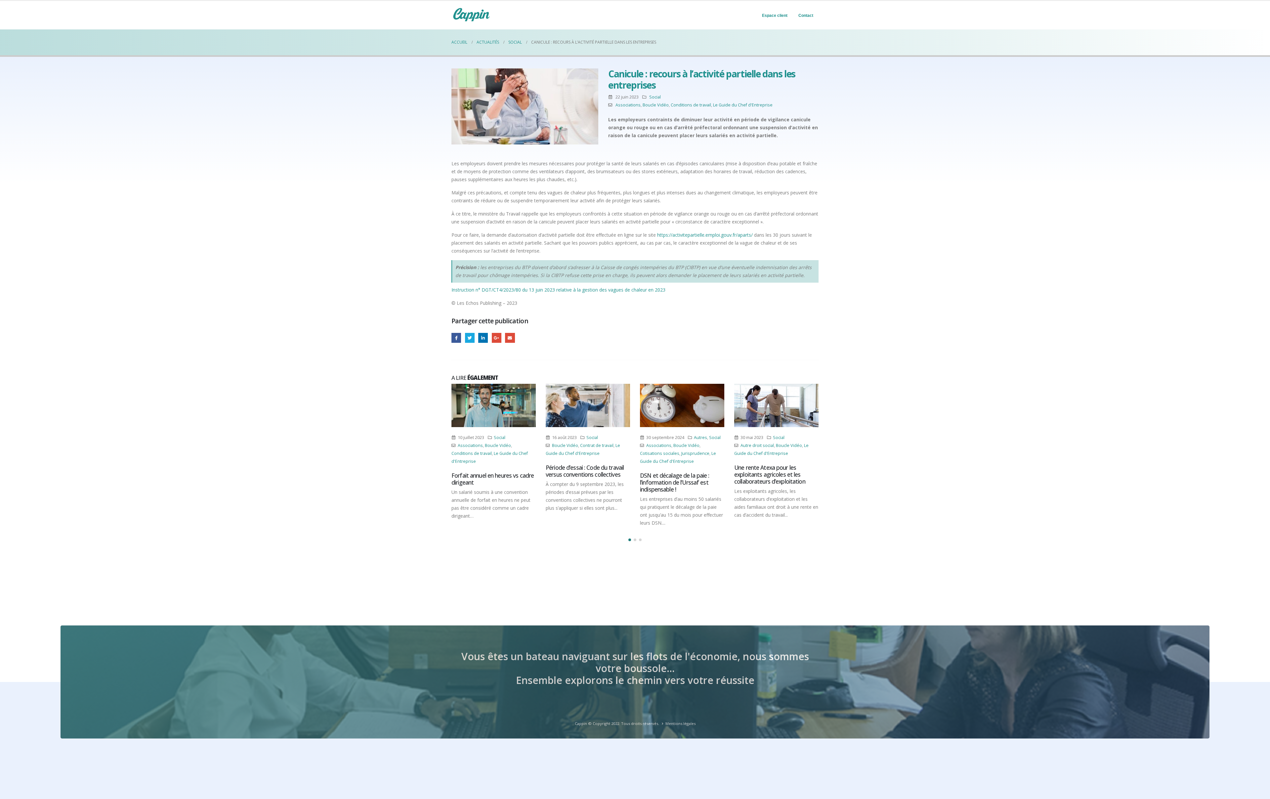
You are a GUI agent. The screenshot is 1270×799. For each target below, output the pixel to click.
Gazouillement (470, 337)
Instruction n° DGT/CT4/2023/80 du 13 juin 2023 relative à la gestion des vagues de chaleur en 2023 (558, 290)
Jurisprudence (601, 453)
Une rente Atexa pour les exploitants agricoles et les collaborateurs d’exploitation (675, 474)
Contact (805, 15)
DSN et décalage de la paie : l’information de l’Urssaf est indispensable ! (580, 482)
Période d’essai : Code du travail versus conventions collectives (490, 470)
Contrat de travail (502, 445)
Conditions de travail (691, 105)
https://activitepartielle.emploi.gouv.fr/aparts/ (705, 235)
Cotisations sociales (565, 453)
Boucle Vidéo (656, 105)
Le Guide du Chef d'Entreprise (743, 105)
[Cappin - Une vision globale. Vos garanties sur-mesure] (471, 14)
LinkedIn (483, 337)
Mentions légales (680, 723)
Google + (496, 337)
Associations (628, 105)
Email (510, 337)
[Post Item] (493, 405)
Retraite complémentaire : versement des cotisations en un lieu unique (774, 482)
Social (655, 97)
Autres (606, 437)
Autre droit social (663, 445)
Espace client (774, 15)
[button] (629, 540)
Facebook (456, 337)
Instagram (785, 453)
